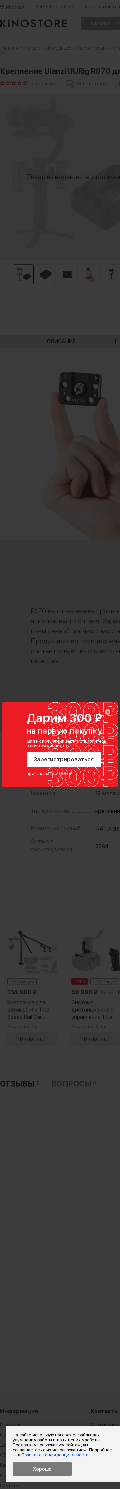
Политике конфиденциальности (55, 1454)
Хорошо (42, 1469)
